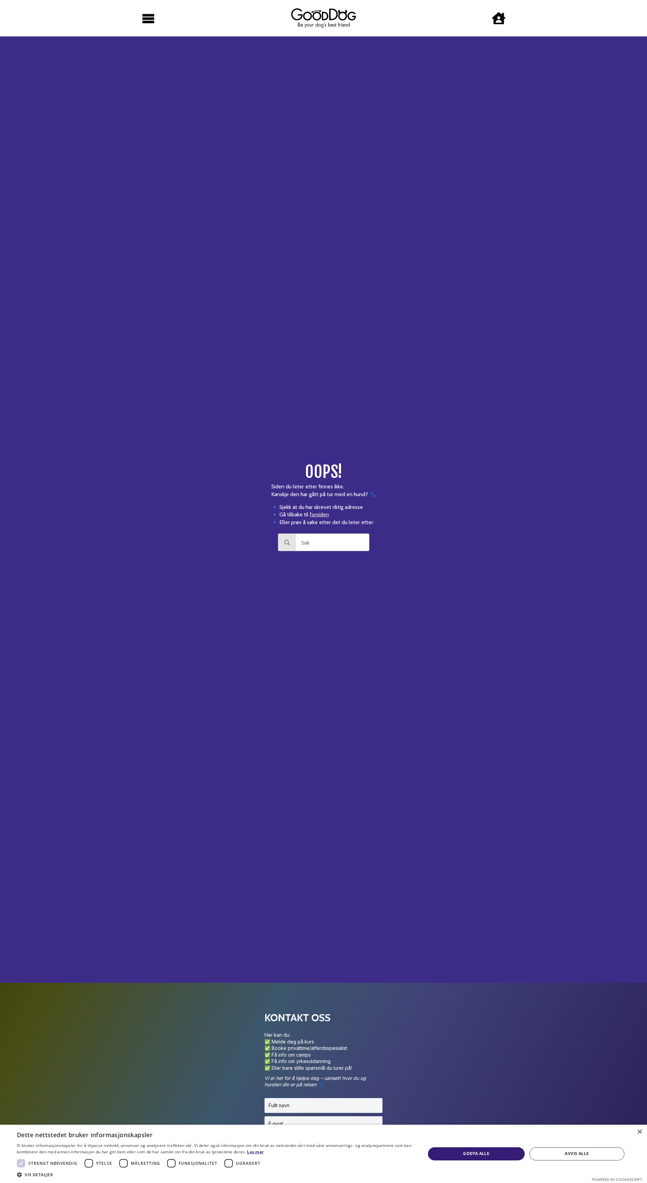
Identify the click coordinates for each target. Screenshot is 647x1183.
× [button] (639, 1131)
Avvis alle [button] (577, 1153)
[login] (498, 18)
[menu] (148, 18)
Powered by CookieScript (617, 1179)
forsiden (319, 514)
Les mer (255, 1152)
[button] (215, 1174)
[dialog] (323, 1154)
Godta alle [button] (476, 1153)
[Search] (287, 542)
